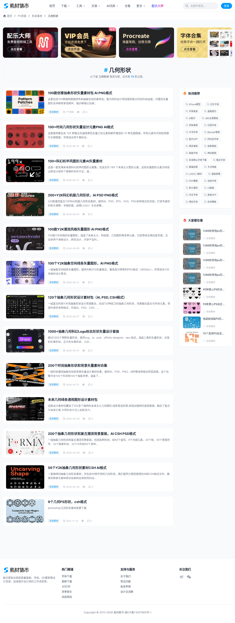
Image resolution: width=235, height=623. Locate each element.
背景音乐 (67, 591)
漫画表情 (216, 174)
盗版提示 (211, 111)
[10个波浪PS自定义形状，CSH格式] (192, 337)
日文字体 (214, 104)
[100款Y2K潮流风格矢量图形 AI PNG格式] (25, 238)
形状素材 (37, 15)
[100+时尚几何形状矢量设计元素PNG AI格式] (25, 136)
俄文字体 (220, 160)
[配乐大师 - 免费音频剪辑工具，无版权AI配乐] (30, 42)
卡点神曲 (211, 167)
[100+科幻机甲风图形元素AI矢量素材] (25, 170)
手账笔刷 (193, 125)
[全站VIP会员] (88, 42)
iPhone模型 (194, 104)
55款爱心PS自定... (214, 304)
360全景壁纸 (211, 118)
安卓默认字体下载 (198, 160)
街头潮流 (193, 187)
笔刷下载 (67, 581)
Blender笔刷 (213, 132)
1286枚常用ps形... (214, 230)
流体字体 (211, 181)
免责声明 (125, 586)
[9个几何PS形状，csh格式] (25, 511)
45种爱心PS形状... (214, 289)
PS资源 (22, 15)
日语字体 (211, 125)
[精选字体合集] (204, 42)
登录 (226, 5)
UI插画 (210, 187)
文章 (94, 6)
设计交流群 (126, 591)
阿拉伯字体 (212, 139)
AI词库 (111, 6)
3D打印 (66, 586)
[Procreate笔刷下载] (146, 42)
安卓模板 (211, 201)
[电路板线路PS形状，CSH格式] (192, 322)
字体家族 (193, 111)
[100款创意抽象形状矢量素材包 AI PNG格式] (25, 102)
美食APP (211, 194)
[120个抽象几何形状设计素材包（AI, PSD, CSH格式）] (25, 306)
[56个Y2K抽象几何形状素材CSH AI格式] (25, 477)
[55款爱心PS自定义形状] (192, 308)
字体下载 (67, 576)
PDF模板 (193, 181)
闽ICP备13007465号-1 (138, 612)
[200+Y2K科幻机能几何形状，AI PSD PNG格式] (25, 204)
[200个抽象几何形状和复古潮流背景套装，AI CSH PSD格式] (25, 443)
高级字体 (193, 153)
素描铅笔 (193, 167)
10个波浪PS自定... (213, 333)
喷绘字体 (193, 201)
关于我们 (125, 576)
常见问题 (125, 581)
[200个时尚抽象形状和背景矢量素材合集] (25, 375)
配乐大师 (157, 6)
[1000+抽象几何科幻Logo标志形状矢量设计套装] (25, 340)
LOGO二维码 (195, 174)
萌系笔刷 (193, 146)
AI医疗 (192, 118)
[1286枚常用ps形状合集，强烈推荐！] (192, 234)
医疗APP (193, 139)
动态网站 (67, 596)
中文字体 (193, 194)
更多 (139, 6)
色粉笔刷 (211, 146)
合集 (128, 6)
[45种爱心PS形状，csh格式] (192, 293)
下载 (64, 6)
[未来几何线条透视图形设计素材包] (25, 409)
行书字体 (193, 132)
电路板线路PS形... (213, 318)
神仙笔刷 (211, 153)
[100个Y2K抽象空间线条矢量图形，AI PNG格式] (25, 272)
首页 (52, 6)
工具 (79, 6)
